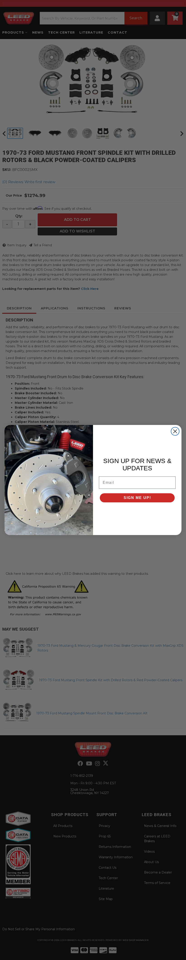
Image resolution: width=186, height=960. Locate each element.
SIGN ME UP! (137, 498)
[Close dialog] (175, 431)
